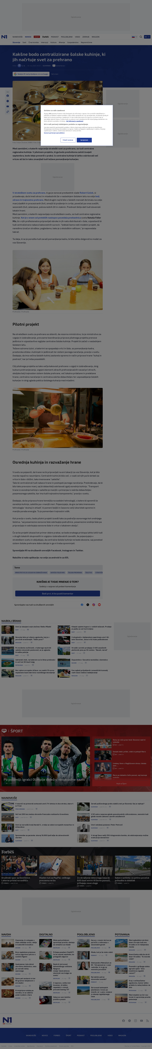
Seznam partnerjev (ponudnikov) (54, 133)
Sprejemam (84, 140)
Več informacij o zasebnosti (74, 121)
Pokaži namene (68, 140)
